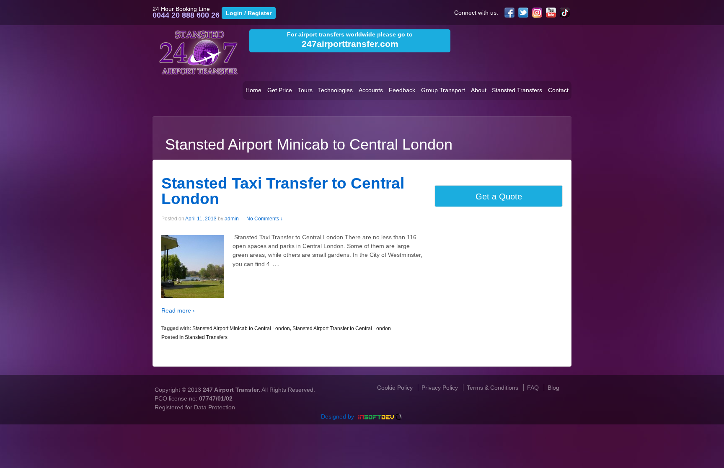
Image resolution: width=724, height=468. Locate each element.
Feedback (402, 90)
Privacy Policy (439, 387)
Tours (305, 90)
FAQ (533, 387)
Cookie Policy (395, 387)
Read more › (178, 310)
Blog (553, 387)
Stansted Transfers (517, 90)
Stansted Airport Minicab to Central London (241, 328)
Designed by (338, 416)
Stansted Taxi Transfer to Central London (282, 191)
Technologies (335, 90)
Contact (558, 90)
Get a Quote (499, 196)
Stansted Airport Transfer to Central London (341, 328)
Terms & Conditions (492, 387)
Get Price (279, 90)
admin (232, 219)
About (478, 90)
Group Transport (443, 90)
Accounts (371, 90)
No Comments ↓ (264, 219)
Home (253, 90)
